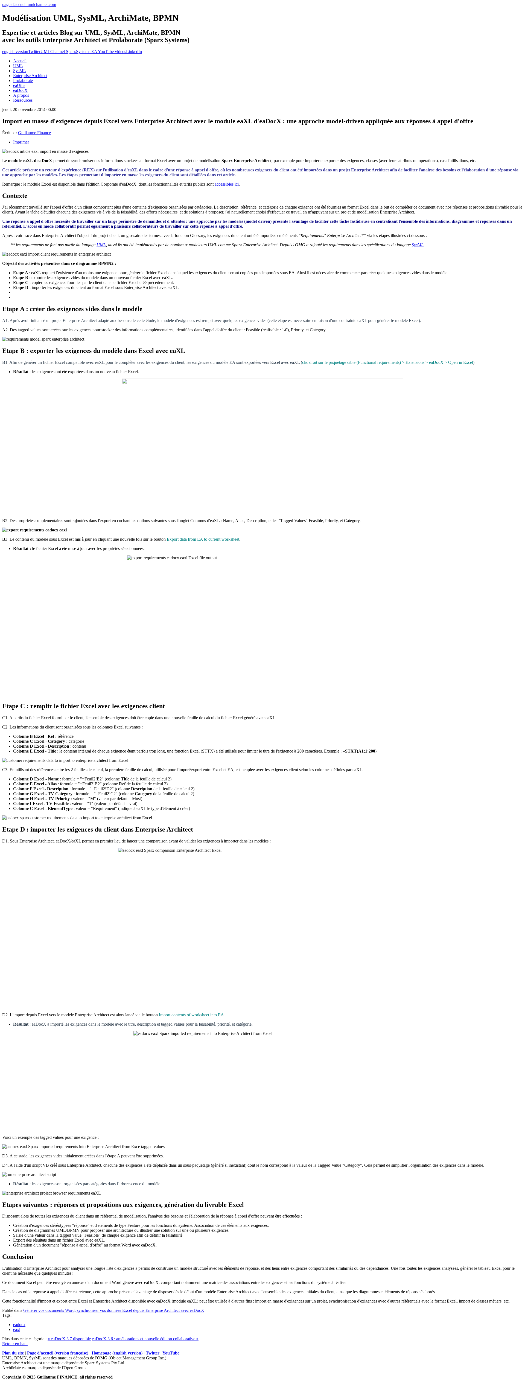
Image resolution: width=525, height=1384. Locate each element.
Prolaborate (23, 80)
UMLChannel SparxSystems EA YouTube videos (83, 51)
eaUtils (19, 85)
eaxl (16, 1329)
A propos (21, 95)
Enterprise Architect (30, 75)
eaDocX (20, 90)
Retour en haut (15, 1343)
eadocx (19, 1324)
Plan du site (13, 1353)
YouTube (170, 1353)
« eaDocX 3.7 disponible (69, 1338)
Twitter (34, 51)
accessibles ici (227, 184)
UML (18, 65)
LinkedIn (134, 51)
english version (15, 51)
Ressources (23, 100)
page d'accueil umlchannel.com (29, 4)
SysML (19, 70)
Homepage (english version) (117, 1353)
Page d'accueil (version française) (57, 1353)
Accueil (20, 60)
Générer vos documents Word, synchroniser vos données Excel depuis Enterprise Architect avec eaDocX (113, 1310)
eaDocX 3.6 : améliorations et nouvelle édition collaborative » (145, 1338)
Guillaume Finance (34, 132)
